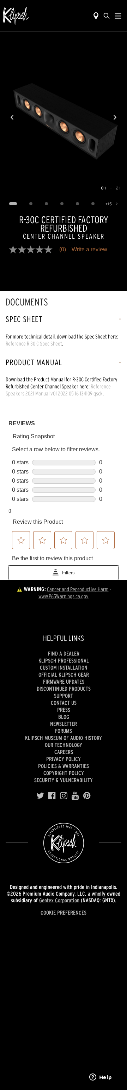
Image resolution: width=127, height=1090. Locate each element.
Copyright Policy (63, 773)
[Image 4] (61, 204)
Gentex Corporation (59, 900)
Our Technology (63, 745)
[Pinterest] (87, 795)
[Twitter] (40, 795)
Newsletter (63, 724)
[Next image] (115, 117)
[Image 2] (30, 204)
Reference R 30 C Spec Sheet (34, 343)
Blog (63, 717)
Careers (63, 752)
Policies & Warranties (63, 766)
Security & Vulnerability (63, 780)
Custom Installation (63, 667)
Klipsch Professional (63, 660)
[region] (63, 117)
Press (63, 710)
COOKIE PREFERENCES (63, 912)
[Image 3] (46, 204)
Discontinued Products (64, 688)
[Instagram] (63, 795)
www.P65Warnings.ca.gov (63, 596)
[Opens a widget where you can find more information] (100, 1077)
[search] (106, 16)
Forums (63, 731)
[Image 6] (93, 204)
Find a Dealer (63, 653)
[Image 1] (13, 204)
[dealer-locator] (95, 16)
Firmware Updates (63, 681)
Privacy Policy (63, 759)
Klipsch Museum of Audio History (63, 738)
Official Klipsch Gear (63, 674)
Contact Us (64, 702)
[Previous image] (12, 117)
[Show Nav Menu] (118, 16)
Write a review (89, 249)
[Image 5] (77, 204)
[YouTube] (75, 795)
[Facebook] (52, 795)
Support (63, 695)
